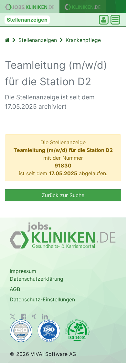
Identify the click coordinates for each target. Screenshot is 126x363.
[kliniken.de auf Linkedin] (45, 316)
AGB (15, 289)
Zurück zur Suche (63, 195)
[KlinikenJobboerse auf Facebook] (23, 316)
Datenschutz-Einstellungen (42, 299)
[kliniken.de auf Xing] (34, 316)
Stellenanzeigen (27, 19)
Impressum (23, 271)
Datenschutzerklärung (36, 279)
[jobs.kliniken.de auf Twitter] (13, 316)
